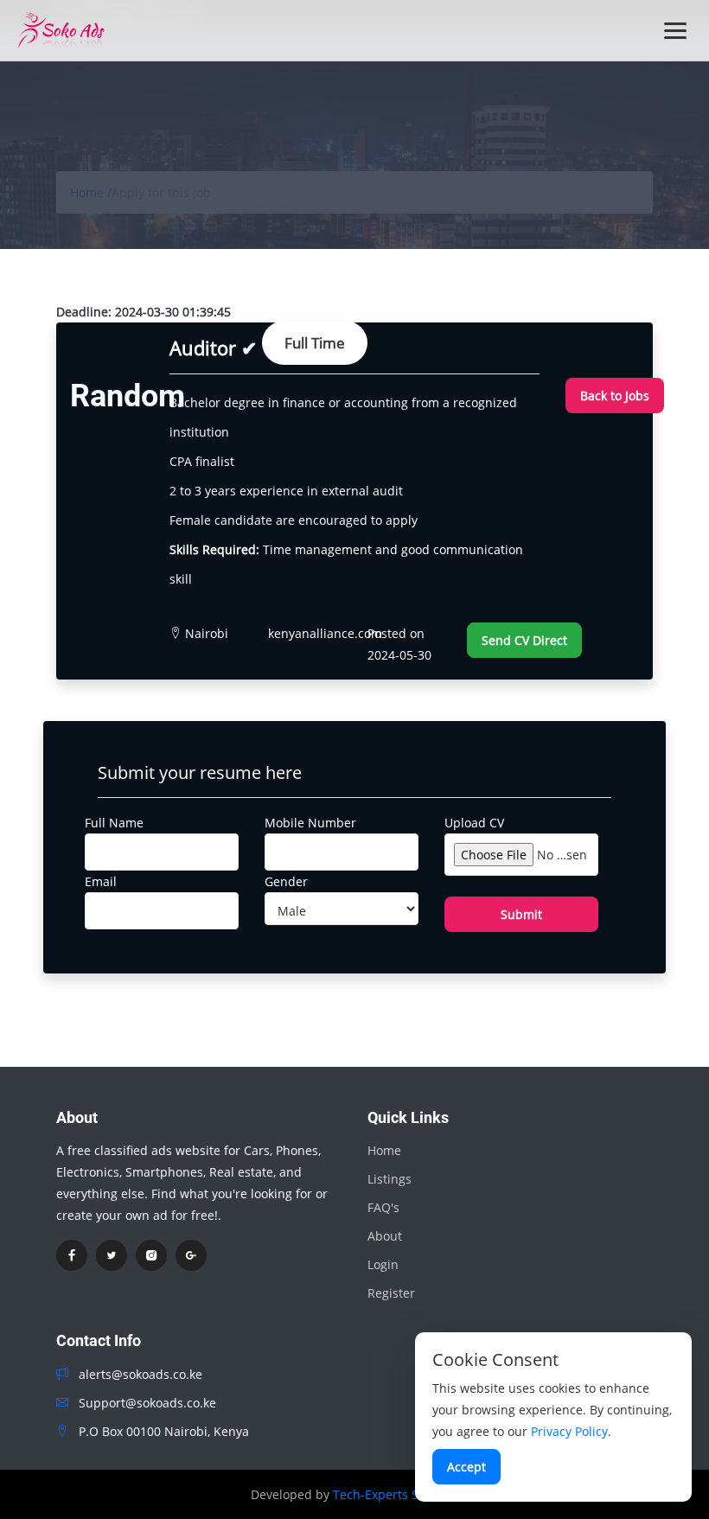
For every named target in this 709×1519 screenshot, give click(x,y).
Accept (466, 1466)
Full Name (114, 822)
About (384, 1236)
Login (383, 1264)
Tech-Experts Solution (396, 1494)
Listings (389, 1179)
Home (384, 1150)
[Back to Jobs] (614, 373)
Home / (91, 192)
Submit (521, 914)
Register (391, 1293)
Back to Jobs (614, 395)
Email (101, 881)
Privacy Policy (569, 1431)
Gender (286, 881)
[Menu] (675, 31)
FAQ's (383, 1207)
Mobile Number (310, 822)
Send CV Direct (524, 640)
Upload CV (474, 822)
